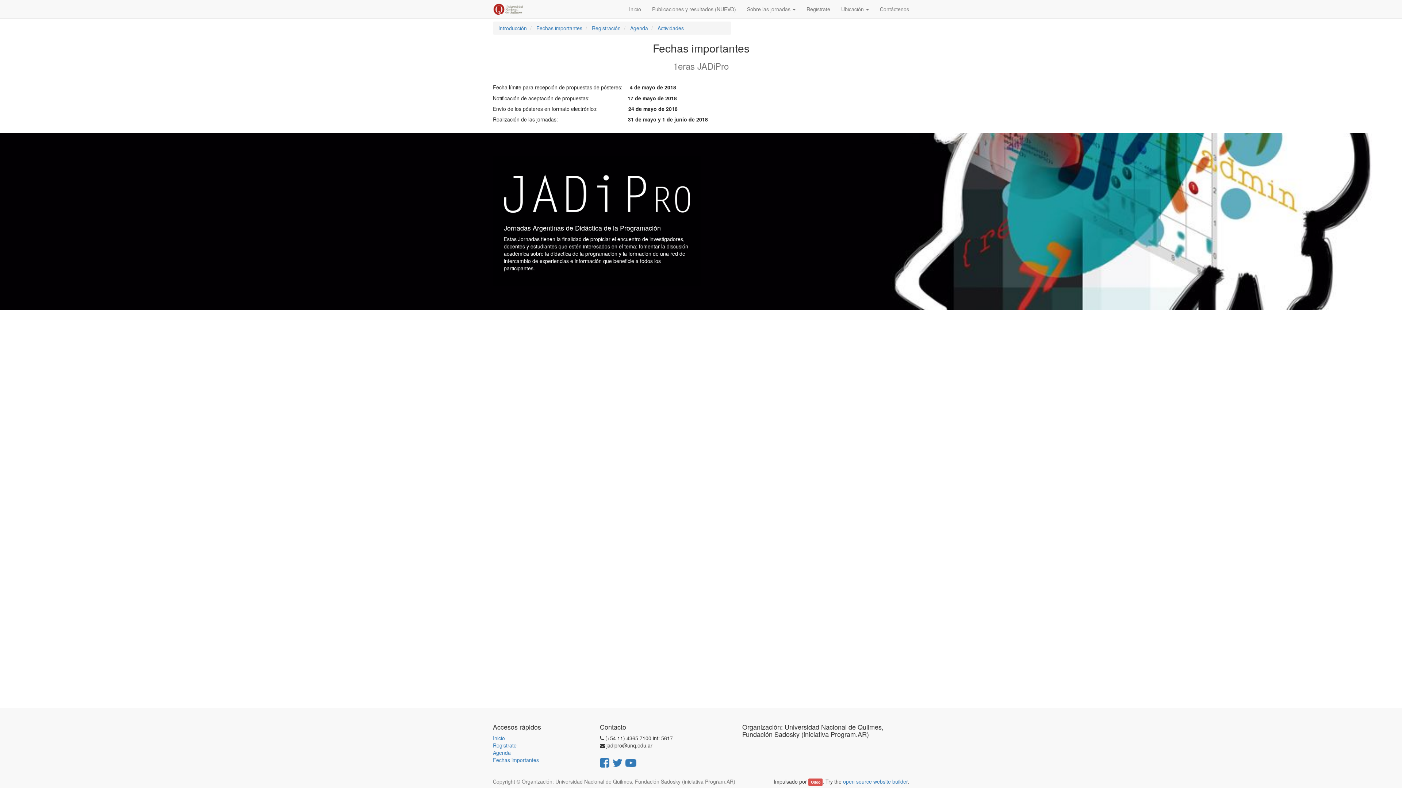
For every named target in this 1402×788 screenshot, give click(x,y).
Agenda (502, 752)
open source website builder (875, 781)
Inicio (499, 738)
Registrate (505, 745)
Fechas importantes (516, 760)
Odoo (815, 782)
